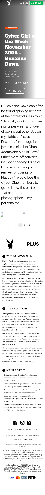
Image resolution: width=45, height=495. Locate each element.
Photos (16, 91)
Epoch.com (14, 454)
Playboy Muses (11, 28)
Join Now (36, 3)
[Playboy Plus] (15, 3)
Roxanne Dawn (11, 74)
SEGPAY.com (7, 459)
